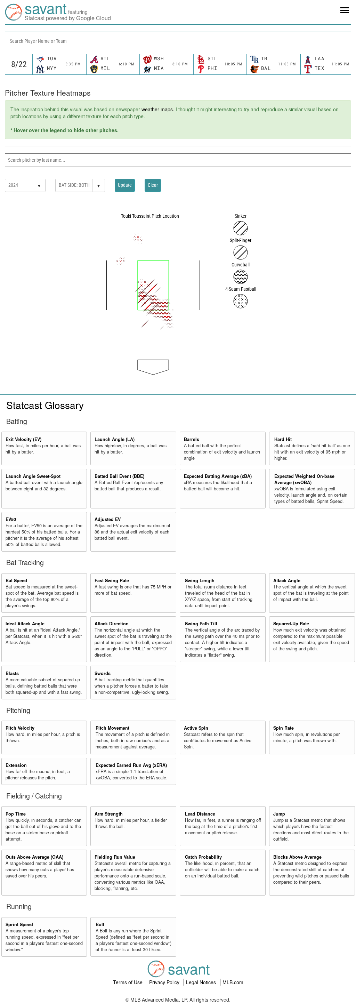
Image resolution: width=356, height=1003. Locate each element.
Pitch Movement (112, 728)
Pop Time (16, 814)
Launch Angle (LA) (115, 439)
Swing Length (200, 580)
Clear (153, 185)
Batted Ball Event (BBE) (119, 476)
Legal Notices (201, 982)
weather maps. (157, 109)
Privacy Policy (165, 982)
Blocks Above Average (297, 857)
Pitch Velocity (20, 728)
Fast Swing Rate (112, 580)
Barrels (191, 439)
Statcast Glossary (45, 405)
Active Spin (196, 728)
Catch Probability (203, 857)
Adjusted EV (108, 519)
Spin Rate (283, 728)
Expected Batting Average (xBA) (218, 476)
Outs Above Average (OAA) (34, 857)
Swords (103, 673)
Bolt (100, 924)
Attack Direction (112, 623)
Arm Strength (109, 814)
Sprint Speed (19, 924)
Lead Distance (200, 814)
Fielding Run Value (115, 857)
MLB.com (232, 982)
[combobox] (178, 40)
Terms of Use (128, 982)
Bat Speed (16, 580)
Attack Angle (286, 580)
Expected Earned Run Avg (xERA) (131, 765)
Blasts (12, 673)
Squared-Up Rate (291, 623)
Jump (279, 814)
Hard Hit (283, 439)
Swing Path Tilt (201, 623)
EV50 (11, 519)
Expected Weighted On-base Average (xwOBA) (304, 479)
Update (125, 185)
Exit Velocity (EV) (23, 439)
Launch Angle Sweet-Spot (33, 476)
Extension (16, 765)
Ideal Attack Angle (25, 623)
